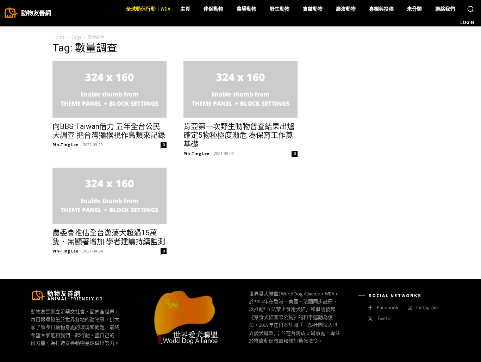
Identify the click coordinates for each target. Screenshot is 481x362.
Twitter (384, 318)
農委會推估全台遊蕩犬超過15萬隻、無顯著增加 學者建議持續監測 (108, 237)
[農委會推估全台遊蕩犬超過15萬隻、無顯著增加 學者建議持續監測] (109, 196)
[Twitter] (370, 318)
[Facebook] (370, 308)
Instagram (427, 307)
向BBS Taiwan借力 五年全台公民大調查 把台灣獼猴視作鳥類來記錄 (108, 130)
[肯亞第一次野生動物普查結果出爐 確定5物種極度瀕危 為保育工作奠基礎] (240, 89)
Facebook (387, 307)
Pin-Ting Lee (65, 144)
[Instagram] (409, 308)
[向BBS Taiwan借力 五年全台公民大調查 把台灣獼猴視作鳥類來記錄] (109, 89)
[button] (470, 8)
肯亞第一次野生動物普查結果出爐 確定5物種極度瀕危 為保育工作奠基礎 (238, 135)
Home (58, 37)
